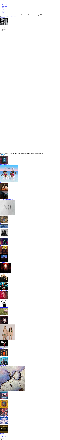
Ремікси (3, 5)
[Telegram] (4, 154)
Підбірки (3, 12)
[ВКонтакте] (0, 154)
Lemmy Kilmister (11, 16)
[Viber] (3, 154)
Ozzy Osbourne (7, 16)
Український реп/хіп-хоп (5, 4)
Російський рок (3, 8)
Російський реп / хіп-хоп (4, 6)
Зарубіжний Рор (3, 7)
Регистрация (3, 434)
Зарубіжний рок (3, 9)
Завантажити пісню (2, 17)
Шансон (3, 10)
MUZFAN (2, 433)
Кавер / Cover (3, 11)
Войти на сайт (2, 438)
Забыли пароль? (4, 436)
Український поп (4, 3)
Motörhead (15, 16)
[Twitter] (2, 154)
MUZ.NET (2, 0)
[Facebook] (1, 154)
